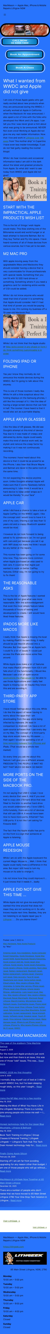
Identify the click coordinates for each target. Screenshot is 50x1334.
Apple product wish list (13, 962)
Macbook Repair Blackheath (15, 998)
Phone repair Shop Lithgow (20, 1007)
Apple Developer (26, 956)
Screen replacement (22, 1013)
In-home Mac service (22, 986)
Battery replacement (18, 971)
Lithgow (7, 919)
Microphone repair (34, 1001)
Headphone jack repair (13, 980)
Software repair (16, 1016)
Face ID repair (33, 977)
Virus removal (15, 1019)
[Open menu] (4, 14)
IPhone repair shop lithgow (14, 989)
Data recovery (19, 977)
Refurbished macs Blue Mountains (24, 1010)
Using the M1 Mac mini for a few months (20, 1098)
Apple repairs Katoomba (34, 965)
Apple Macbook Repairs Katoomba (30, 959)
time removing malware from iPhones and (24, 743)
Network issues (10, 1004)
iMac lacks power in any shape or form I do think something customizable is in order (25, 350)
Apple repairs (17, 965)
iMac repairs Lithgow (25, 983)
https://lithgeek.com (13, 1246)
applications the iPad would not (19, 678)
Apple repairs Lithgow (12, 968)
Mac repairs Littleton (37, 995)
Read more (5, 1116)
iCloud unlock (9, 983)
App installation (24, 953)
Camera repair (27, 974)
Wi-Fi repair (8, 1028)
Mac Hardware (9, 943)
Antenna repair (9, 953)
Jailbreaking (15, 992)
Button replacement (11, 974)
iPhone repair (38, 986)
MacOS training (18, 1001)
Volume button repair (31, 1019)
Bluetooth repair (35, 971)
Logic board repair (30, 992)
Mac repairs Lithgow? (17, 995)
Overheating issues (26, 1004)
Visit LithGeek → (11, 1221)
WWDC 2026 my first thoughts (15, 1072)
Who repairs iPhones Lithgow (33, 1025)
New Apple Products (26, 943)
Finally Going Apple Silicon (13, 1153)
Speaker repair (30, 1016)
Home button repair (32, 980)
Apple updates (29, 968)
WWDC (17, 1028)
